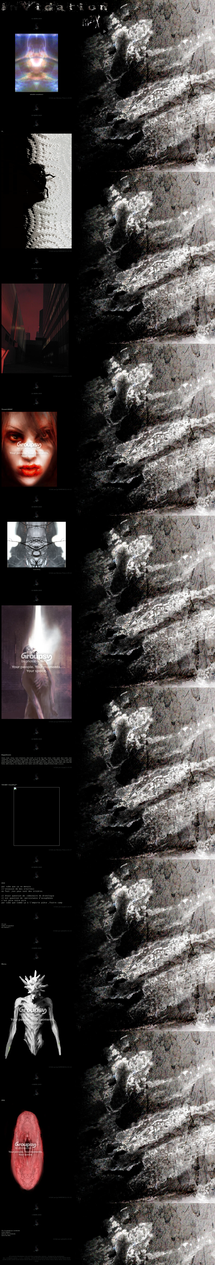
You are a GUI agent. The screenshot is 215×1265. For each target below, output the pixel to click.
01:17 (70, 850)
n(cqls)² (63, 767)
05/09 (51, 1258)
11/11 (69, 1259)
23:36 (70, 1239)
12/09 (13, 1259)
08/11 (60, 1259)
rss (4, 1258)
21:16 (70, 721)
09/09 (68, 1258)
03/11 (48, 1259)
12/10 (39, 1259)
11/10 (35, 1259)
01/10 (17, 1259)
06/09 (55, 1258)
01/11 (43, 1259)
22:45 (70, 906)
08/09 (64, 1258)
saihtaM (63, 376)
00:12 (70, 573)
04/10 (26, 1259)
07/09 (60, 1258)
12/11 (36, 1261)
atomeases (60, 1256)
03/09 (42, 1258)
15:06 (70, 98)
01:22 (70, 1197)
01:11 (70, 489)
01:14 (70, 931)
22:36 (70, 251)
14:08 (70, 376)
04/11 (52, 1259)
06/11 (56, 1259)
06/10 (31, 1259)
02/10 (22, 1259)
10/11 (65, 1259)
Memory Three (61, 98)
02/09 (38, 1258)
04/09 (46, 1258)
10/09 (4, 1259)
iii (21, 1258)
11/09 (9, 1259)
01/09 (33, 1258)
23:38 (70, 767)
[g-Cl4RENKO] (61, 251)
